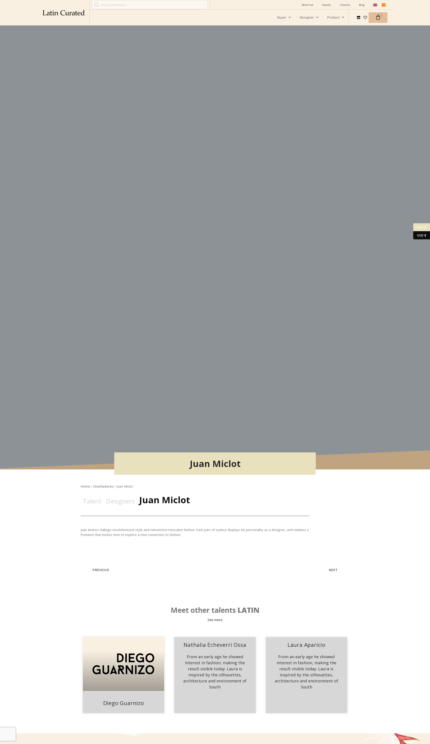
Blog (362, 4)
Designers (120, 501)
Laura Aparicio (306, 644)
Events (326, 4)
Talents (345, 4)
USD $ (419, 234)
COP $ (419, 226)
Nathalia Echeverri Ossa (215, 644)
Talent (92, 501)
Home (85, 486)
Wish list (307, 4)
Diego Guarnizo (123, 703)
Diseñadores (103, 486)
